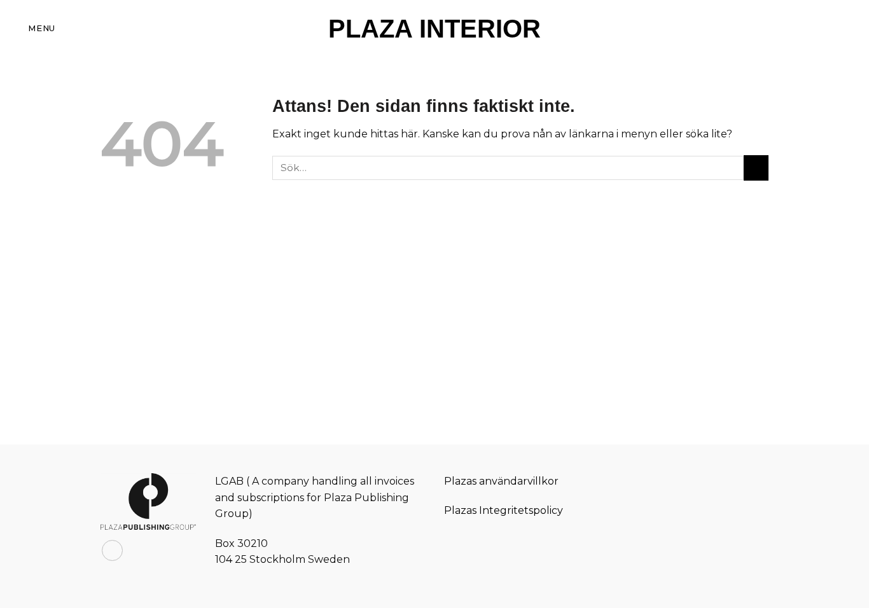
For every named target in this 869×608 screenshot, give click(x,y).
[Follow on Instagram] (112, 550)
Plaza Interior (434, 28)
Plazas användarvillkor (501, 481)
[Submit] (756, 167)
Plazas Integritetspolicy (503, 510)
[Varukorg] (826, 29)
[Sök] (854, 28)
